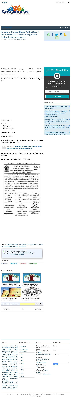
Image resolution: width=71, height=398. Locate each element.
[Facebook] (53, 35)
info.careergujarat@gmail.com (43, 354)
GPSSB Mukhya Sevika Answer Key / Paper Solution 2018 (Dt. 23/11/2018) (56, 133)
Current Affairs (6, 356)
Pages (5, 2)
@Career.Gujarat (41, 369)
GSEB (4, 361)
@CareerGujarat (41, 366)
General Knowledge (9, 363)
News (3, 378)
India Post (23, 346)
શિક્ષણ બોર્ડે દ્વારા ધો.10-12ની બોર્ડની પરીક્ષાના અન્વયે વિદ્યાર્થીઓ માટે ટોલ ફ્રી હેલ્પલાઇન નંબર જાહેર (56, 121)
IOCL (7, 368)
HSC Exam (11, 366)
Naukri (15, 376)
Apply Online (14, 347)
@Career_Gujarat (41, 362)
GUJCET (15, 361)
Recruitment (22, 246)
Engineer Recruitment (12, 244)
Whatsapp (34, 264)
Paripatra (5, 380)
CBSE (22, 360)
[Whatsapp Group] (49, 35)
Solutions (11, 385)
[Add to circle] (63, 28)
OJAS (22, 367)
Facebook (26, 253)
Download (14, 356)
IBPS (22, 354)
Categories (7, 28)
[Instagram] (62, 35)
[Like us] (60, 28)
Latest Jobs (7, 374)
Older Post (38, 309)
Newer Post (6, 309)
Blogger (39, 395)
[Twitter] (57, 35)
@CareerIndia (46, 374)
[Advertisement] (36, 20)
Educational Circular (11, 358)
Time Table (12, 389)
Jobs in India (13, 372)
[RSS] (66, 35)
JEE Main (13, 368)
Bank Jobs (6, 349)
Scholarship (5, 385)
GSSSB (9, 361)
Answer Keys (6, 347)
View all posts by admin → (18, 254)
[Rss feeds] (68, 28)
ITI (9, 368)
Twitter (20, 253)
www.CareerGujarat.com (43, 359)
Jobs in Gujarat (26, 244)
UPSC (22, 370)
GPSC (16, 359)
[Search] (68, 2)
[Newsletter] (57, 38)
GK (13, 359)
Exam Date (9, 359)
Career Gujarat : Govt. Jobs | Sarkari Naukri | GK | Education (32, 394)
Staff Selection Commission (24, 350)
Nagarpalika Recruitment (11, 246)
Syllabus (9, 387)
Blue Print (14, 351)
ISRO (22, 357)
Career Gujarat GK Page (9, 354)
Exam (3, 359)
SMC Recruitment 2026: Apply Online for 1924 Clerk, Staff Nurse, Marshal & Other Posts (57, 127)
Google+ (32, 253)
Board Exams (6, 353)
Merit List (9, 376)
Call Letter (14, 353)
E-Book (3, 358)
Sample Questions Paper (11, 383)
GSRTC (22, 363)
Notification (13, 378)
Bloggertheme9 (60, 394)
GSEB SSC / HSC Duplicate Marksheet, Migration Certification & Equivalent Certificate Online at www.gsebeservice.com (56, 113)
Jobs (20, 244)
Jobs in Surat (34, 244)
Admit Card (13, 346)
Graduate (4, 364)
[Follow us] (65, 28)
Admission (5, 346)
